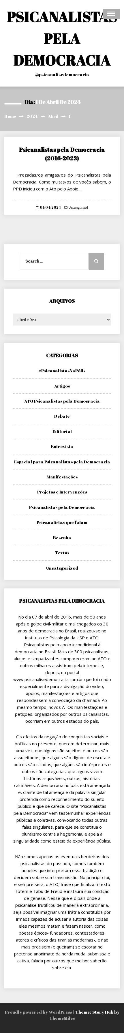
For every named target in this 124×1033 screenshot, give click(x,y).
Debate (62, 416)
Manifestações (62, 477)
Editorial (62, 431)
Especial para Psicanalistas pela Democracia (62, 462)
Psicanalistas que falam (62, 522)
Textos (62, 552)
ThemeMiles (62, 1018)
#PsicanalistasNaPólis (62, 370)
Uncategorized (77, 207)
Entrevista (62, 446)
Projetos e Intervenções (62, 492)
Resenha (62, 537)
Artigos (62, 386)
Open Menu (111, 14)
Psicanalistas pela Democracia (62, 507)
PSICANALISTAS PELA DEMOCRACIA (62, 38)
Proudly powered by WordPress (39, 1012)
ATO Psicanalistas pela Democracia (62, 401)
